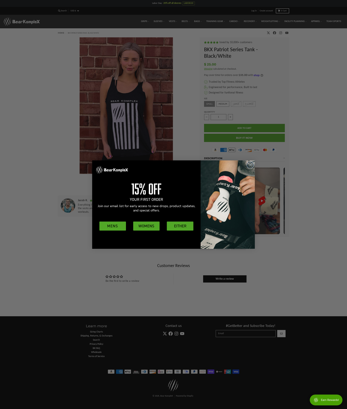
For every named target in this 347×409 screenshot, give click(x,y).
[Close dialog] (250, 165)
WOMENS (146, 226)
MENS (112, 226)
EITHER (180, 226)
